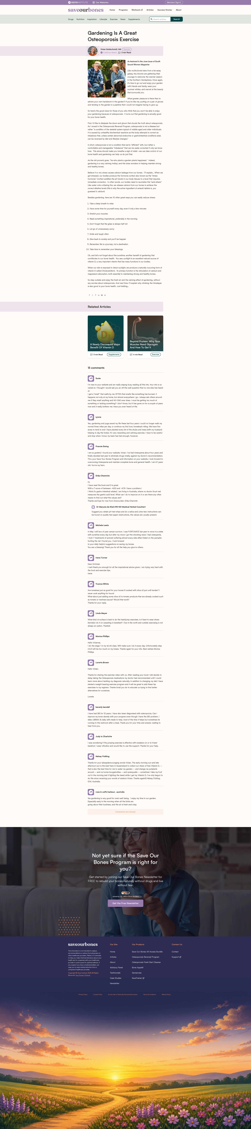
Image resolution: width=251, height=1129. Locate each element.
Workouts (136, 10)
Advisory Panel (116, 967)
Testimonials (115, 973)
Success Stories (164, 10)
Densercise (136, 973)
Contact (175, 951)
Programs (123, 10)
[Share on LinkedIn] (98, 295)
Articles (150, 10)
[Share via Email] (101, 295)
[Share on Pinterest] (95, 295)
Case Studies (115, 978)
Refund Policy (166, 994)
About (178, 10)
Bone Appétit (137, 967)
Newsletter (114, 983)
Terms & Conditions (149, 994)
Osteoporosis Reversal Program (145, 957)
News (122, 19)
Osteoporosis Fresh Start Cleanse (146, 962)
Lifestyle (103, 19)
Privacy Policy (83, 994)
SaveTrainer (137, 978)
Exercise (113, 19)
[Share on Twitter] (92, 295)
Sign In (174, 2)
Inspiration (92, 19)
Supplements (134, 19)
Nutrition (80, 19)
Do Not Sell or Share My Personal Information (122, 994)
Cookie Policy (97, 994)
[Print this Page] (105, 295)
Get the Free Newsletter (125, 903)
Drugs (71, 19)
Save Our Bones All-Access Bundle (147, 951)
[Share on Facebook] (89, 295)
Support (175, 957)
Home (112, 10)
